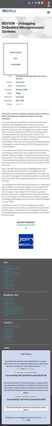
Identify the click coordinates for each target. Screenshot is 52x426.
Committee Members (12, 273)
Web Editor (8, 338)
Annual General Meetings (13, 308)
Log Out (7, 316)
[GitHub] (38, 2)
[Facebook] (32, 2)
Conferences (9, 271)
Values (6, 278)
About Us (7, 266)
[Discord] (48, 2)
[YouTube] (45, 2)
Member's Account (11, 313)
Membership (8, 329)
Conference (8, 341)
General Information (11, 326)
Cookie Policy (9, 288)
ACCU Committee (10, 306)
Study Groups (9, 281)
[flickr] (42, 2)
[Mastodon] (29, 2)
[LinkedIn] (35, 2)
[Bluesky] (25, 2)
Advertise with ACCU (12, 269)
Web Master (8, 336)
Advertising (8, 334)
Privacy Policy (9, 286)
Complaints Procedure (12, 311)
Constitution (8, 276)
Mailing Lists (8, 283)
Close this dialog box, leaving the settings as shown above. (26, 408)
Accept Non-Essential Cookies (26, 373)
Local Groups (9, 331)
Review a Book (9, 303)
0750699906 (20, 86)
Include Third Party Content (26, 397)
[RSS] (48, 5)
